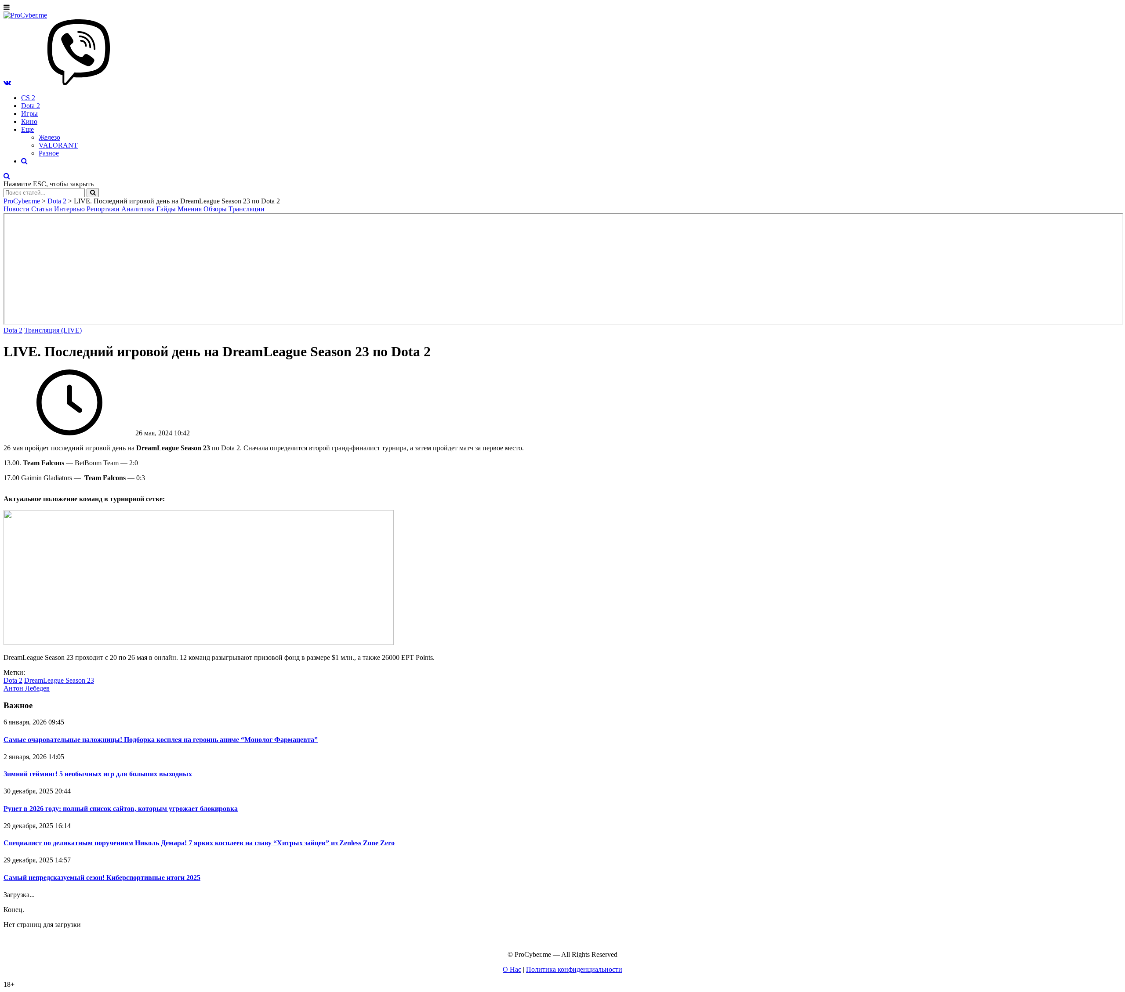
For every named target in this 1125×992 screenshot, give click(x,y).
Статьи (41, 209)
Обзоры (215, 209)
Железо (49, 137)
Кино (29, 121)
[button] (7, 83)
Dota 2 (30, 105)
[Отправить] (93, 192)
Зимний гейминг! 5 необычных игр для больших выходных (98, 774)
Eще (27, 129)
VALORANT (58, 145)
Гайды (166, 209)
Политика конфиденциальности (574, 969)
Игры (29, 113)
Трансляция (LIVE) (53, 330)
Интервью (69, 209)
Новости (16, 209)
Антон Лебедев (27, 688)
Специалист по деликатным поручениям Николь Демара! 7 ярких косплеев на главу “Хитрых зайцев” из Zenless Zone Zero (199, 843)
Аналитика (138, 209)
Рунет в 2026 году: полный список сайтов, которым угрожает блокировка (121, 808)
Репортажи (103, 209)
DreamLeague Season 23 (59, 680)
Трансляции (247, 209)
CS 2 (28, 97)
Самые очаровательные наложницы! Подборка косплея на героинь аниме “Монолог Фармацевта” (161, 739)
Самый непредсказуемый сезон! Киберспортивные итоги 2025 (102, 877)
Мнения (190, 209)
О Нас (512, 969)
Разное (49, 153)
